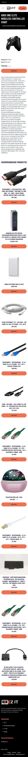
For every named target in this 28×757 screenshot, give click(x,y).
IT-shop (22, 8)
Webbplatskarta (20, 754)
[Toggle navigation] (3, 8)
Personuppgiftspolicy (9, 754)
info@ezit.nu (4, 2)
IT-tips (5, 728)
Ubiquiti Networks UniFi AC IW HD (14, 284)
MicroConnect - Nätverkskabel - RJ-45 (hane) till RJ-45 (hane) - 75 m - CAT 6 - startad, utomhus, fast (14, 364)
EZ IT (5, 722)
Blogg (5, 731)
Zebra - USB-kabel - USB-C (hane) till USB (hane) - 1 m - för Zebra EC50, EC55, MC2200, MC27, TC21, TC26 (14, 406)
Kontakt (14, 752)
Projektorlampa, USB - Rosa (14, 497)
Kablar (9, 59)
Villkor (19, 752)
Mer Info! (14, 71)
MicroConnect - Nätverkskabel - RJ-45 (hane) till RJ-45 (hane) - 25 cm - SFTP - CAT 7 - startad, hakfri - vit (14, 537)
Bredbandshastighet (9, 725)
